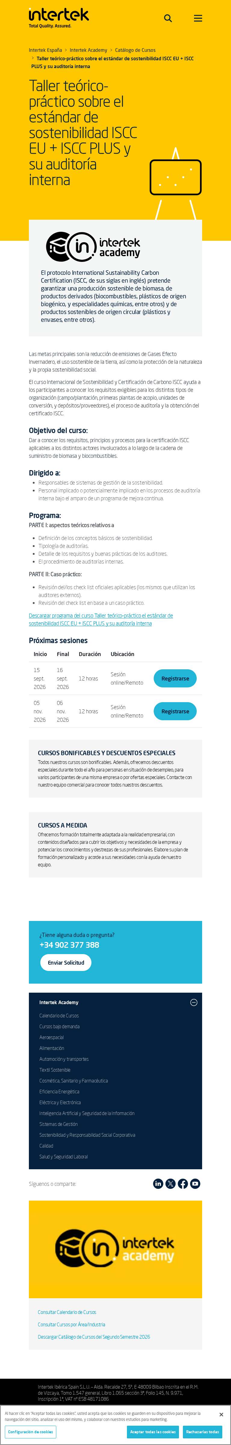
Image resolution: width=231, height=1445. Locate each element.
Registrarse (175, 678)
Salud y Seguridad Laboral (63, 1157)
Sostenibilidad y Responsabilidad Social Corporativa (87, 1135)
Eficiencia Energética (59, 1091)
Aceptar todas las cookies (153, 1431)
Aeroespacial (51, 1037)
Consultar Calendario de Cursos (67, 1312)
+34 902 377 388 (69, 945)
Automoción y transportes (64, 1059)
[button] (194, 1002)
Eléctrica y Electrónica (60, 1102)
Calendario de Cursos (59, 1016)
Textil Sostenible (54, 1070)
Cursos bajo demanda (59, 1026)
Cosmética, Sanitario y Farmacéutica (73, 1081)
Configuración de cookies (30, 1431)
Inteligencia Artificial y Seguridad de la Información (86, 1113)
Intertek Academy (59, 1002)
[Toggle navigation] (168, 18)
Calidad (46, 1146)
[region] (115, 1425)
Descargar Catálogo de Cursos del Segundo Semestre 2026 (94, 1337)
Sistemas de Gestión (58, 1124)
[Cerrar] (221, 1414)
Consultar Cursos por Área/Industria (71, 1324)
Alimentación (51, 1048)
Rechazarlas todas (202, 1431)
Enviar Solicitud (66, 962)
